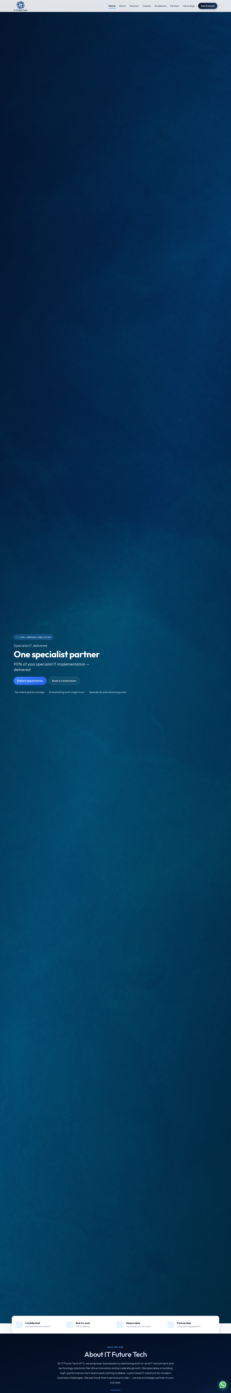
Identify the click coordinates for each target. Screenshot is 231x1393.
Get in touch (207, 5)
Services (134, 5)
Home (112, 5)
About (122, 5)
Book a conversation (64, 680)
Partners (174, 5)
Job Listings (189, 5)
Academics (161, 5)
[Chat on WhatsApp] (222, 1384)
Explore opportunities (30, 680)
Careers (147, 5)
